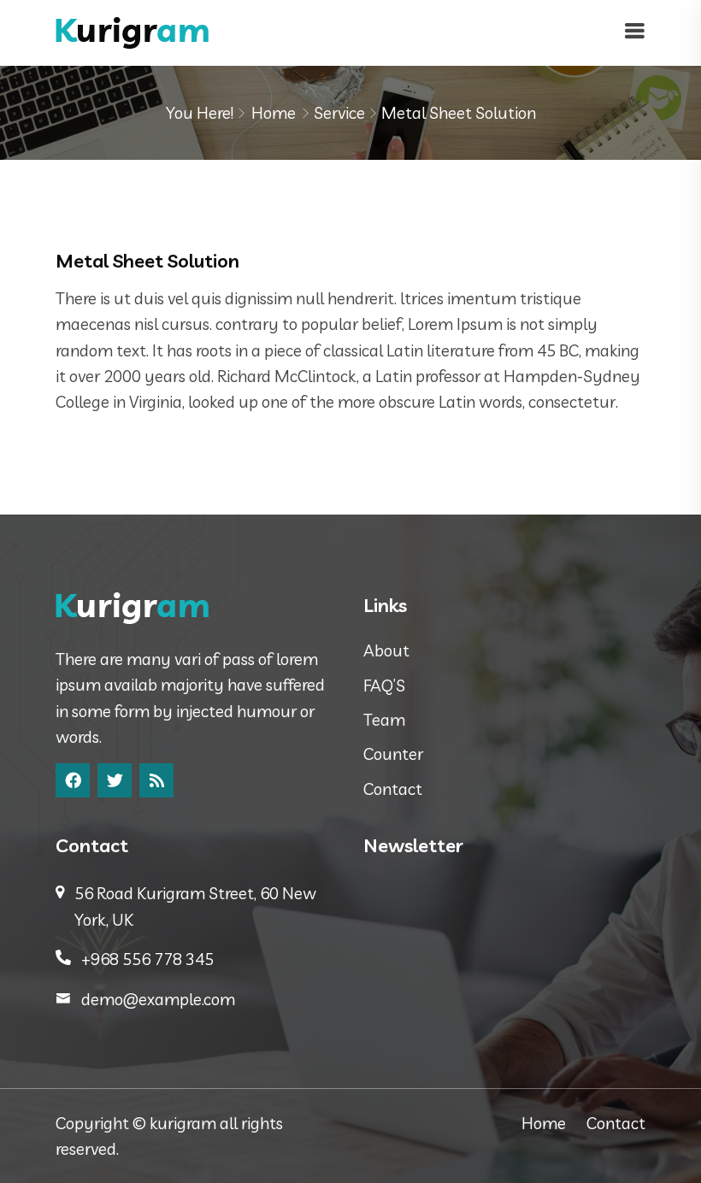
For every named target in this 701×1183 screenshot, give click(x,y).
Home (273, 113)
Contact (392, 789)
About (386, 650)
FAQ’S (384, 685)
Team (384, 719)
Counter (393, 754)
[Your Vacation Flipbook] (132, 31)
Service (339, 113)
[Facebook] (73, 780)
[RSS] (156, 780)
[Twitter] (114, 780)
